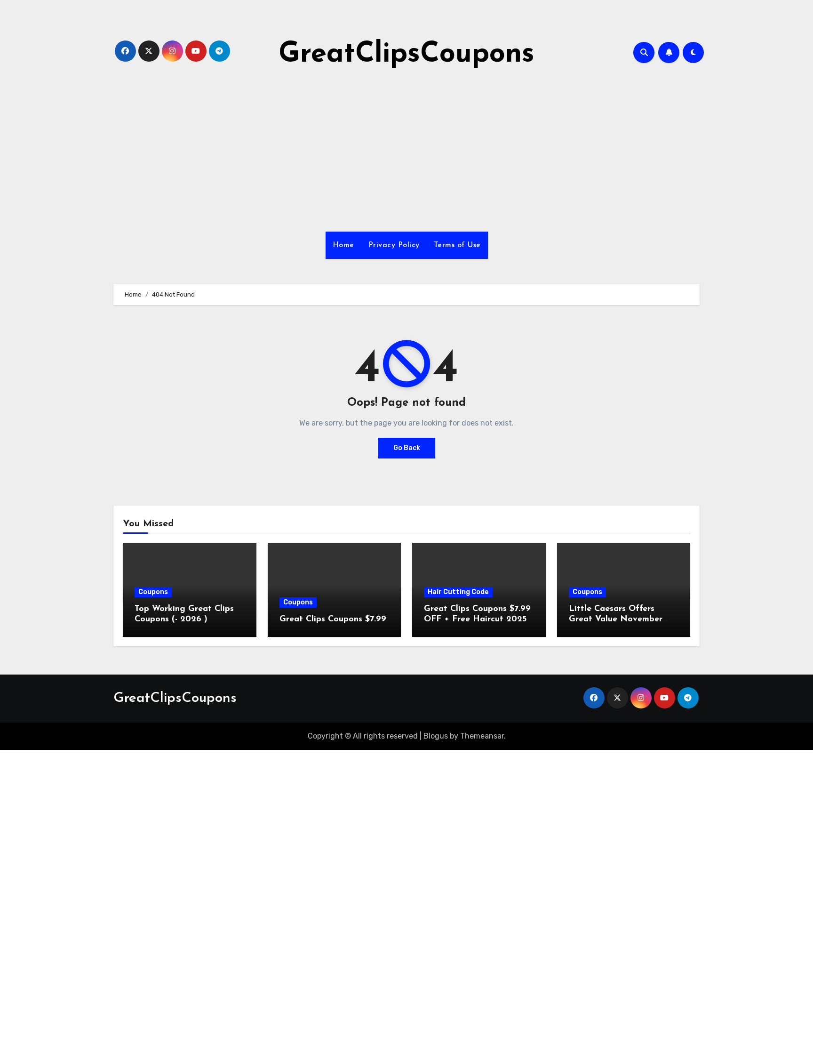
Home (343, 245)
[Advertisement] (406, 151)
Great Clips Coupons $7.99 (332, 619)
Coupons (153, 592)
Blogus (435, 736)
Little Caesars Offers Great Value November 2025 (615, 619)
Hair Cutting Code (458, 592)
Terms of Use (457, 245)
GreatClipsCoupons (406, 54)
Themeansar (482, 736)
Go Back (406, 448)
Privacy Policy (394, 245)
